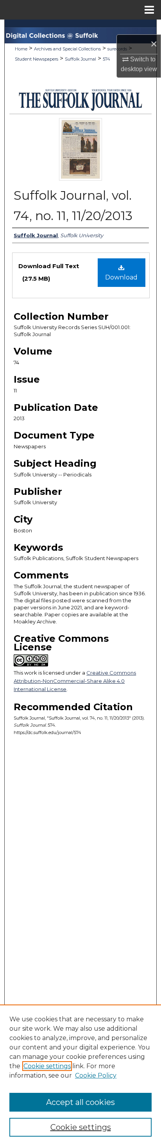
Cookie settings (47, 1066)
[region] (80, 1075)
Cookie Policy (95, 1075)
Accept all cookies (80, 1102)
